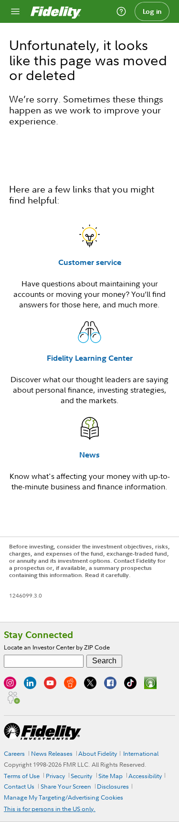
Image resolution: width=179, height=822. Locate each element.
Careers (14, 753)
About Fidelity (97, 753)
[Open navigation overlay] (15, 11)
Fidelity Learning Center (90, 358)
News (89, 454)
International (140, 753)
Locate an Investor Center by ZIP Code (57, 647)
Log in (152, 11)
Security (81, 776)
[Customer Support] (121, 11)
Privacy (55, 776)
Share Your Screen (66, 786)
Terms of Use (22, 776)
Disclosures (113, 786)
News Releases (52, 753)
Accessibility (145, 776)
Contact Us (19, 786)
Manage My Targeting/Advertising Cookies (63, 797)
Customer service (89, 262)
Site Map (110, 776)
